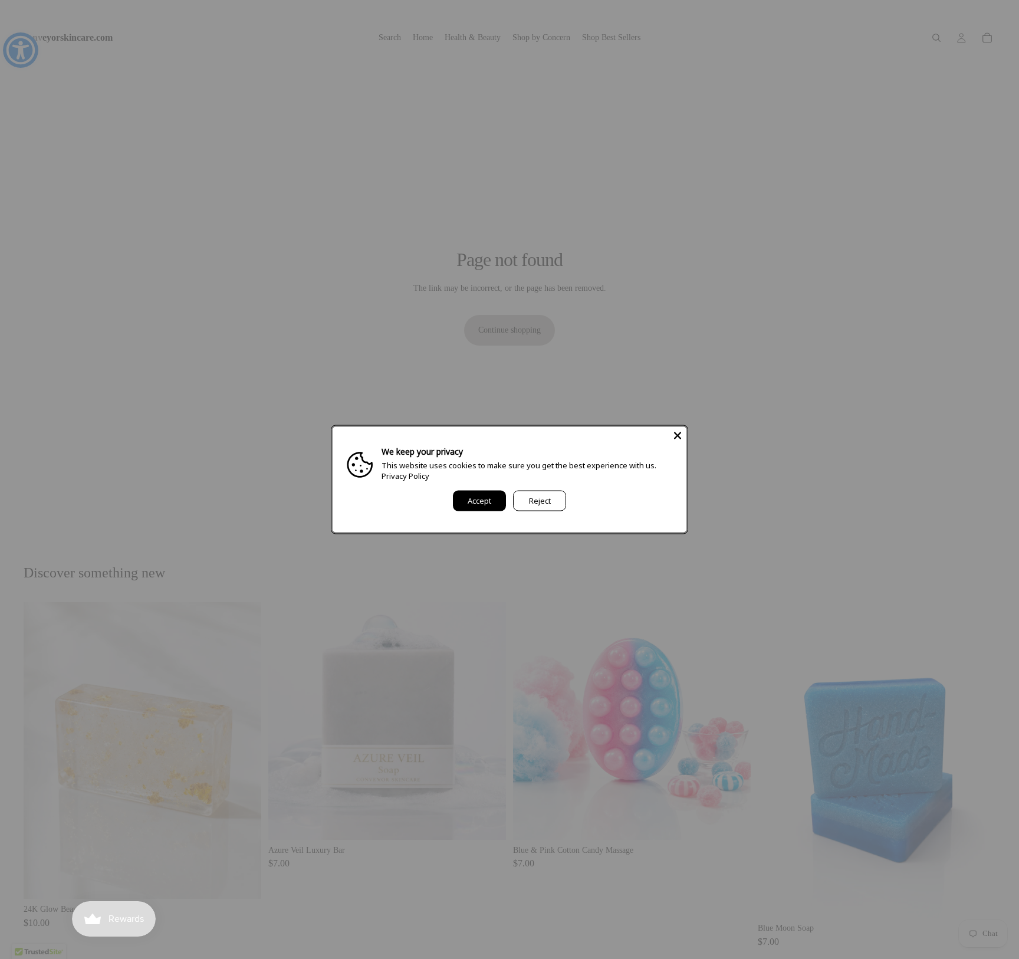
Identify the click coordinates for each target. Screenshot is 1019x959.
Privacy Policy (405, 476)
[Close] (677, 436)
